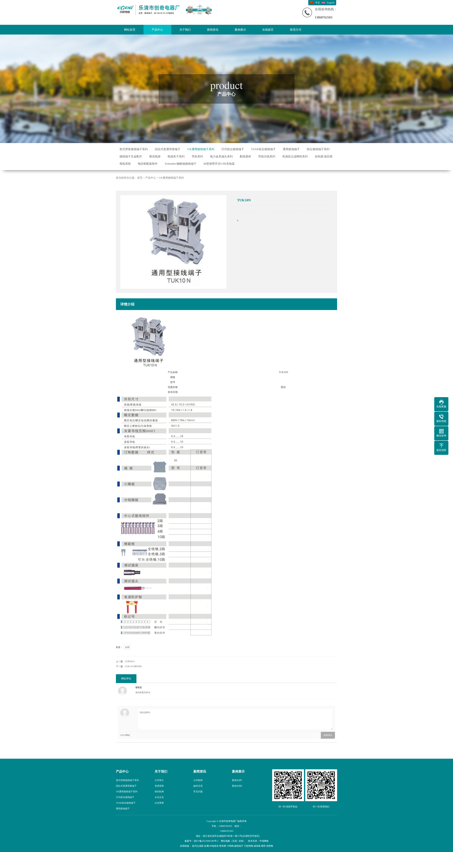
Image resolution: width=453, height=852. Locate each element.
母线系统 (125, 163)
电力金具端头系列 (221, 156)
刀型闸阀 (248, 846)
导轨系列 (197, 156)
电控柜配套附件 (148, 163)
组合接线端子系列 (318, 149)
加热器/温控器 (323, 156)
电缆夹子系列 (176, 156)
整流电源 (154, 156)
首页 (139, 177)
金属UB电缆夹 (211, 846)
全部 (127, 647)
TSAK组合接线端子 (263, 149)
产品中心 (157, 29)
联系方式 (295, 29)
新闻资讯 (212, 29)
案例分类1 (237, 780)
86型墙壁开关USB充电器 (219, 163)
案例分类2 (237, 786)
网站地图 (225, 841)
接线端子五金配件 (130, 156)
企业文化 (159, 797)
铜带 (263, 846)
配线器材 (245, 156)
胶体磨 (222, 846)
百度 (234, 841)
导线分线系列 (266, 156)
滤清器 (257, 846)
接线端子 (238, 846)
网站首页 (129, 29)
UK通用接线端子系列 (200, 149)
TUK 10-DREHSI (133, 666)
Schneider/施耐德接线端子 (180, 163)
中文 (317, 2)
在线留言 (268, 29)
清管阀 (269, 846)
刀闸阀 (230, 846)
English (330, 2)
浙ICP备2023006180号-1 (206, 841)
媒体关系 (198, 786)
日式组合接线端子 (232, 149)
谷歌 (241, 841)
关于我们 (185, 29)
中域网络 (264, 841)
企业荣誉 (159, 803)
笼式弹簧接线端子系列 (133, 149)
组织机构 (159, 791)
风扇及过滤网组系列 (295, 156)
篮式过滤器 (197, 846)
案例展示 (240, 29)
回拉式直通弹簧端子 (167, 149)
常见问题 (198, 791)
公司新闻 (198, 780)
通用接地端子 (291, 149)
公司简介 (159, 780)
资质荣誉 (159, 786)
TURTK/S (129, 661)
